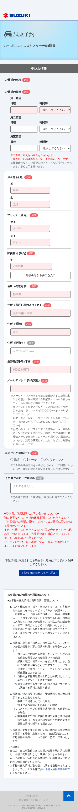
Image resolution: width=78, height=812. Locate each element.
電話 (16, 459)
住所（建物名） (16, 342)
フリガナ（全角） (18, 215)
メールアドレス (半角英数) (23, 380)
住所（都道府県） (18, 286)
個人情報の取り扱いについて (34, 800)
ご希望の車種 (13, 79)
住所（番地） (15, 323)
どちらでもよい (53, 459)
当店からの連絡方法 (17, 453)
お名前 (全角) (15, 177)
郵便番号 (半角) (16, 253)
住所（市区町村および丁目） (24, 304)
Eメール (32, 459)
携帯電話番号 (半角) (19, 361)
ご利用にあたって (34, 796)
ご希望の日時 (13, 91)
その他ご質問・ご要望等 (20, 478)
